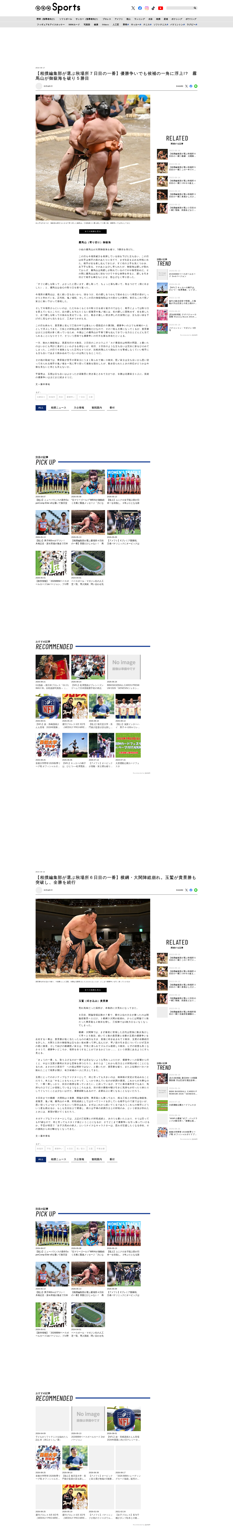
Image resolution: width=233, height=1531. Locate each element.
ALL (40, 407)
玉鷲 (91, 397)
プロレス (107, 19)
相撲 (158, 19)
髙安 (61, 397)
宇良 (49, 1149)
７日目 (82, 397)
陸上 (129, 19)
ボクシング (177, 19)
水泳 (150, 19)
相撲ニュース (58, 407)
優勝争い (71, 397)
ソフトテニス (160, 24)
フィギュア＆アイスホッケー (51, 24)
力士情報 (79, 407)
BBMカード (74, 24)
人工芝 (116, 24)
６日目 (70, 1149)
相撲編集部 (48, 86)
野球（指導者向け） (46, 19)
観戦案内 (97, 407)
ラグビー (191, 24)
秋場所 (52, 397)
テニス (146, 24)
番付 (112, 407)
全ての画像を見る (93, 231)
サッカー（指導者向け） (87, 19)
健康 (96, 24)
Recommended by (138, 773)
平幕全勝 (101, 1149)
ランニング (139, 19)
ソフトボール (65, 19)
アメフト (119, 19)
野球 (125, 24)
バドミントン (176, 24)
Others (105, 24)
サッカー (135, 24)
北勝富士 (41, 397)
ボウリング (191, 19)
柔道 (166, 19)
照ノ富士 (81, 1149)
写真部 (87, 24)
